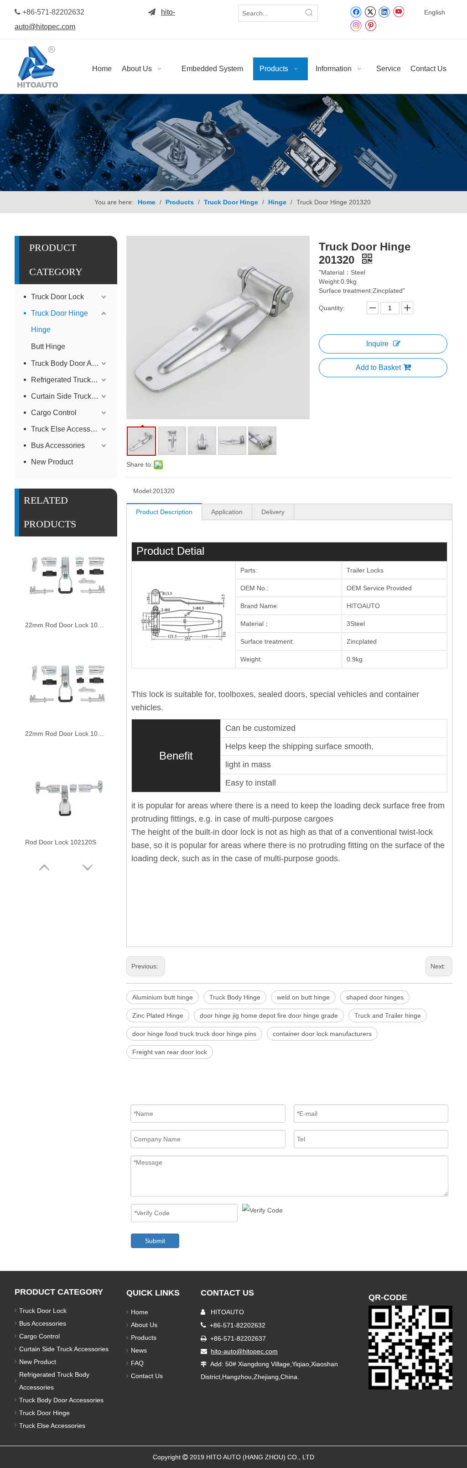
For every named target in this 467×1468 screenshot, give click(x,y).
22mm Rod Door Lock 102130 (66, 733)
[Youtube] (398, 11)
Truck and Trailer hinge (387, 1015)
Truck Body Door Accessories (69, 363)
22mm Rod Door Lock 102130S (66, 625)
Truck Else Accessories (68, 429)
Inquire (377, 344)
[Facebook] (356, 11)
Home (139, 1312)
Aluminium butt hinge (162, 997)
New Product (53, 462)
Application (227, 511)
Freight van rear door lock (169, 1052)
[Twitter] (370, 11)
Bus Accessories (58, 445)
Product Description (164, 511)
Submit (155, 1240)
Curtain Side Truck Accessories (69, 396)
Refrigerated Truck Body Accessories (69, 380)
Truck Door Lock (57, 297)
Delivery (273, 511)
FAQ (137, 1363)
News (139, 1350)
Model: (143, 491)
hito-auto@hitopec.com (244, 1351)
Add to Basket (378, 367)
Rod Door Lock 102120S (60, 842)
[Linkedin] (384, 11)
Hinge (41, 329)
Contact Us (147, 1376)
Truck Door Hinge (59, 313)
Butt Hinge (48, 346)
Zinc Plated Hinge (157, 1015)
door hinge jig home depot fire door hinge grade (269, 1015)
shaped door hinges (375, 997)
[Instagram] (356, 25)
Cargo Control (54, 412)
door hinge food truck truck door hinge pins (194, 1033)
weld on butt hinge (303, 997)
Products (143, 1337)
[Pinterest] (370, 25)
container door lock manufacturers (322, 1033)
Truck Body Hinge (234, 997)
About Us (144, 1324)
